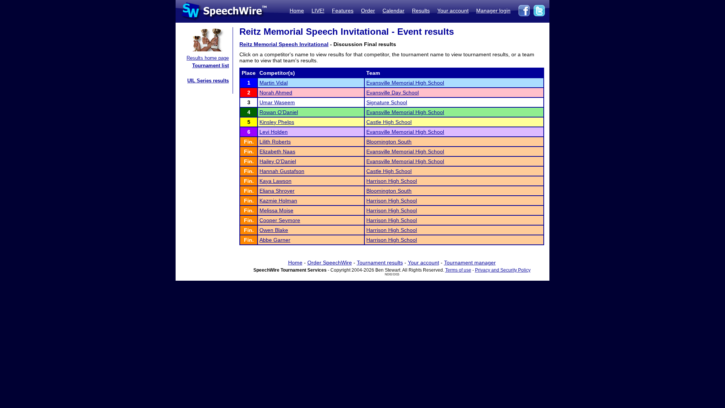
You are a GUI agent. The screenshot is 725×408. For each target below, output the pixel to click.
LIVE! (318, 11)
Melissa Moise (276, 210)
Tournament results (380, 263)
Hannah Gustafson (281, 171)
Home (297, 11)
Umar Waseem (277, 102)
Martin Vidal (273, 83)
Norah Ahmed (275, 93)
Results (421, 11)
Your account (453, 11)
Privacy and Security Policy (503, 270)
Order (368, 11)
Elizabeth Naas (277, 151)
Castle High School (389, 122)
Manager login (493, 11)
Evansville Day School (392, 93)
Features (342, 11)
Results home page (208, 58)
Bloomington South (389, 142)
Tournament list (210, 65)
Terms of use (458, 270)
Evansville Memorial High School (405, 83)
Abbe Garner (274, 240)
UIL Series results (208, 80)
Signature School (386, 102)
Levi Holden (273, 132)
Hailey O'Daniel (277, 161)
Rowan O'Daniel (278, 112)
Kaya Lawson (275, 181)
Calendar (393, 11)
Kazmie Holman (278, 201)
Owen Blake (273, 230)
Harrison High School (391, 181)
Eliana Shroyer (277, 191)
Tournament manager (470, 263)
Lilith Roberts (275, 142)
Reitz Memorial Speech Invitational (284, 44)
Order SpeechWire (329, 263)
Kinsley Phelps (276, 122)
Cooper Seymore (279, 220)
